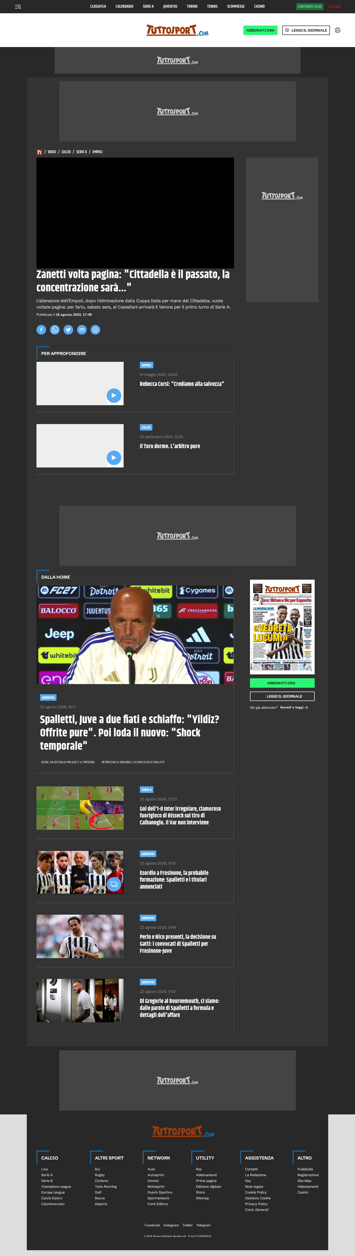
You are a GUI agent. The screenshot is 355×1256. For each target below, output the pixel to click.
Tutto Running (106, 1186)
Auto (151, 1169)
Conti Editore (158, 1204)
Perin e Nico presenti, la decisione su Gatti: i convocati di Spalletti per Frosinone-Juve (178, 944)
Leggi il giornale (309, 30)
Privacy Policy (256, 1204)
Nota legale (254, 1186)
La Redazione (255, 1175)
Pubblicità (305, 1169)
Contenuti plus (310, 6)
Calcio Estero (51, 1198)
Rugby (100, 1175)
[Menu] (17, 6)
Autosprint (156, 1175)
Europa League (53, 1192)
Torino (192, 7)
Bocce (100, 1198)
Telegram (203, 1225)
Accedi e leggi (292, 707)
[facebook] (41, 330)
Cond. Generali (257, 1210)
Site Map (304, 1181)
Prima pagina (206, 1181)
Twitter (188, 1225)
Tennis (212, 7)
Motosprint (156, 1186)
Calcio (66, 152)
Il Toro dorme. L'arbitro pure (170, 446)
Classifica (98, 7)
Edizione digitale (208, 1186)
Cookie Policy (256, 1192)
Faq (248, 1181)
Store (200, 1192)
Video (52, 152)
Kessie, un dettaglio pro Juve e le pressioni (68, 762)
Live (336, 6)
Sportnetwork (158, 1198)
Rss (199, 1169)
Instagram (171, 1225)
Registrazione (308, 1175)
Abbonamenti (206, 1175)
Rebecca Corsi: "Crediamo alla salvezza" (182, 384)
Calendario (124, 7)
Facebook (152, 1225)
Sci (97, 1169)
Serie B (47, 1181)
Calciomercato (52, 1204)
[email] (82, 330)
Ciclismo (101, 1181)
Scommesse (236, 7)
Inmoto (153, 1181)
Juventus (170, 7)
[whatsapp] (55, 330)
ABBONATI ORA (260, 30)
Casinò (259, 7)
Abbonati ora (281, 683)
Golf (98, 1192)
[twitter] (68, 330)
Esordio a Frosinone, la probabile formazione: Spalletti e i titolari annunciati (174, 880)
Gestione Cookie (258, 1198)
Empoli (97, 152)
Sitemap (202, 1198)
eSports (101, 1204)
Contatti (251, 1169)
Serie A (148, 7)
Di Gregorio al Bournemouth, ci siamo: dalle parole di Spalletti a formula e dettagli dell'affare (180, 1008)
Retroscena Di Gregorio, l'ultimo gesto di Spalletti (133, 762)
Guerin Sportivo (160, 1192)
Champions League (56, 1186)
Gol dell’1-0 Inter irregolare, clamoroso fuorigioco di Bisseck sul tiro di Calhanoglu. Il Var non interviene (180, 816)
